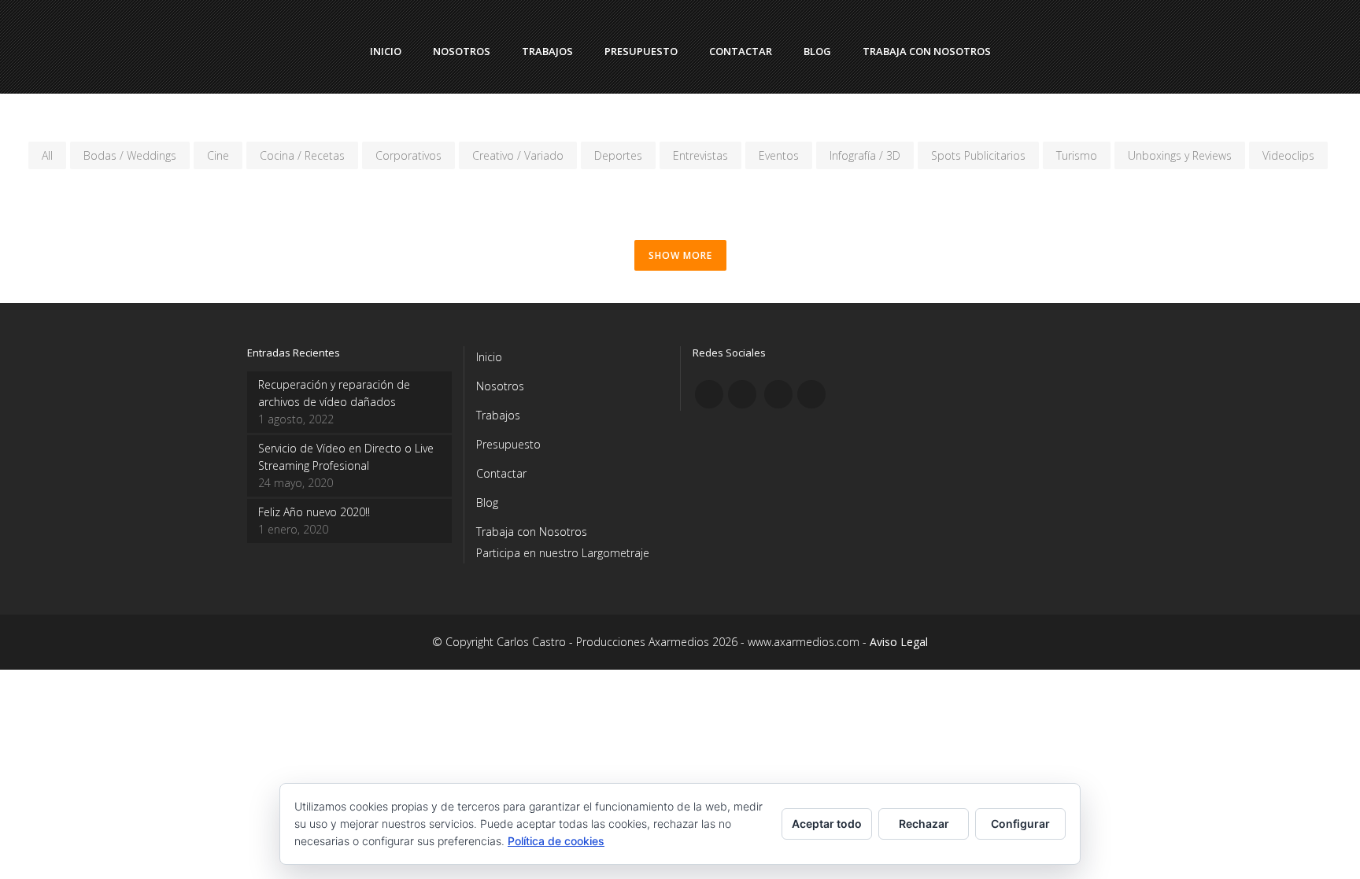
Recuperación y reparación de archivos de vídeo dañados (334, 393)
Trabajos (498, 415)
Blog (487, 502)
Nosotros (500, 386)
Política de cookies (556, 841)
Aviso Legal (899, 641)
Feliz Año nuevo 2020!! (314, 511)
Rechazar (924, 823)
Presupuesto (508, 444)
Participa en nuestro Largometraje (562, 552)
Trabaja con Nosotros (531, 531)
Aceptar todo (827, 823)
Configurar (1020, 823)
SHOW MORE (680, 255)
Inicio (489, 356)
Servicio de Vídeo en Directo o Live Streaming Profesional (346, 457)
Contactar (501, 473)
